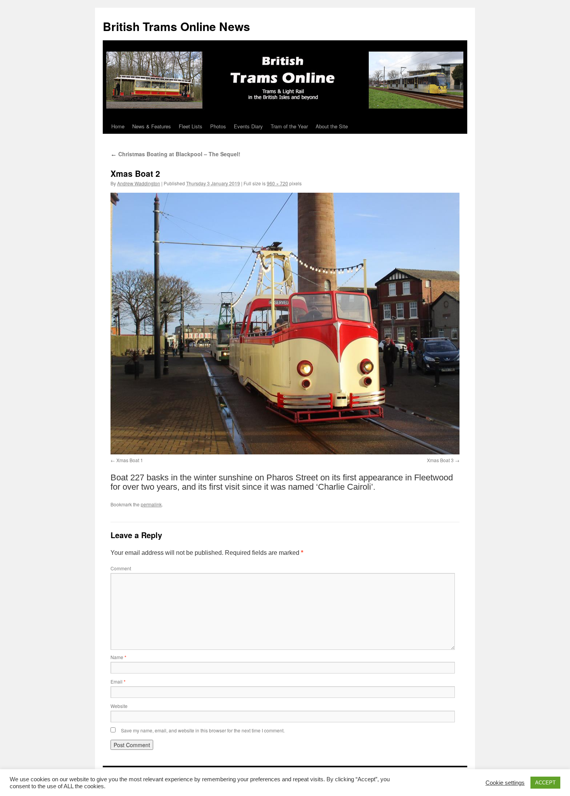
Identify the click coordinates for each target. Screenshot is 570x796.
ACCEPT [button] (545, 783)
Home (117, 126)
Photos (218, 126)
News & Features (151, 126)
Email (118, 681)
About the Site (332, 126)
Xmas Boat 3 (440, 460)
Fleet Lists (190, 126)
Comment (121, 568)
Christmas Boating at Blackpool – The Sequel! (175, 154)
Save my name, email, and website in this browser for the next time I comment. (203, 730)
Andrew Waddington (138, 183)
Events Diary (248, 126)
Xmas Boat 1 (129, 460)
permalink (151, 504)
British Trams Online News (176, 26)
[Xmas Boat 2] (285, 323)
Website (119, 706)
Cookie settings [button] (505, 783)
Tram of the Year (289, 126)
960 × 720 (277, 183)
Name (118, 657)
